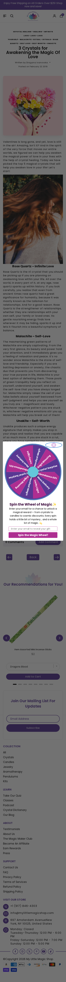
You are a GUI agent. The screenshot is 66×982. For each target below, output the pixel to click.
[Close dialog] (53, 445)
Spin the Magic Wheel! (33, 535)
